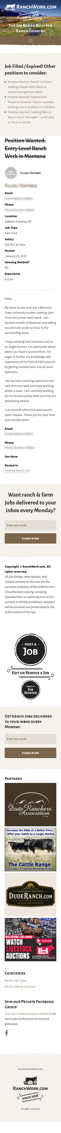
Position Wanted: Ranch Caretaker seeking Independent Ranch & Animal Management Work (30, 87)
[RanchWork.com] (30, 1089)
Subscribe (30, 538)
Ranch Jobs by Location (20, 986)
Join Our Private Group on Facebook (28, 1014)
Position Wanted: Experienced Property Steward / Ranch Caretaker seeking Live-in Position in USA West (31, 102)
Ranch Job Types (16, 980)
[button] (30, 40)
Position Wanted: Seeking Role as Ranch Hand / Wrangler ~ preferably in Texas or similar (31, 117)
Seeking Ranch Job (17, 470)
